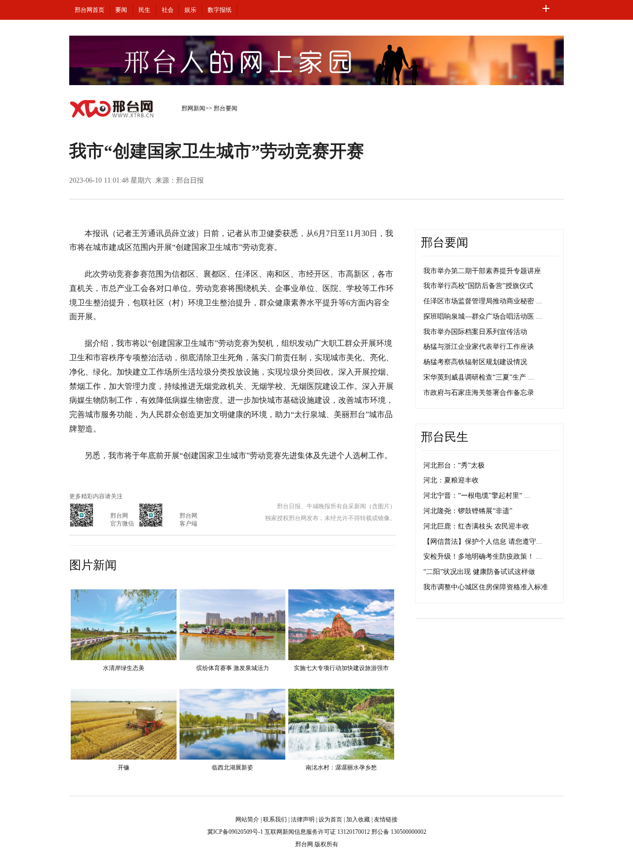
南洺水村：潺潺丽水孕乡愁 (341, 767)
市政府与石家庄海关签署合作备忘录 (478, 392)
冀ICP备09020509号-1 (235, 831)
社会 (168, 9)
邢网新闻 (193, 108)
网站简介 (247, 819)
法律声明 (303, 819)
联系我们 (275, 819)
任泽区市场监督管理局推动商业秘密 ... (482, 301)
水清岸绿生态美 (123, 668)
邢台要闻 (225, 108)
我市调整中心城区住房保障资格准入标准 (485, 587)
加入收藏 (358, 819)
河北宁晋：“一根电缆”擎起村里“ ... (476, 495)
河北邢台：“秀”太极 (454, 465)
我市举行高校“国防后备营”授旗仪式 (478, 285)
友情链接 (386, 819)
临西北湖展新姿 (232, 767)
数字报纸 (219, 9)
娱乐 (190, 9)
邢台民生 (444, 437)
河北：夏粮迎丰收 (451, 480)
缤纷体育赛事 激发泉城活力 (232, 668)
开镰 (124, 767)
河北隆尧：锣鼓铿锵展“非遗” (467, 511)
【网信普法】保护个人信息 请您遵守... (482, 541)
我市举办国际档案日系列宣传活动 (475, 332)
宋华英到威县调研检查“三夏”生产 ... (478, 377)
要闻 (121, 9)
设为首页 (330, 819)
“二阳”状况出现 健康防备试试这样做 (479, 571)
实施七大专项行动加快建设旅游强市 (341, 668)
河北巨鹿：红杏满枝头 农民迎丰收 (476, 526)
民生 (144, 9)
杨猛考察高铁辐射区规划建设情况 (475, 362)
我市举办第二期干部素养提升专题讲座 (482, 271)
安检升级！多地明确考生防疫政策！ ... (482, 556)
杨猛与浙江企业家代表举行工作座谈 (478, 346)
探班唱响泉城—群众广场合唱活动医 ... (482, 316)
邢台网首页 (89, 9)
